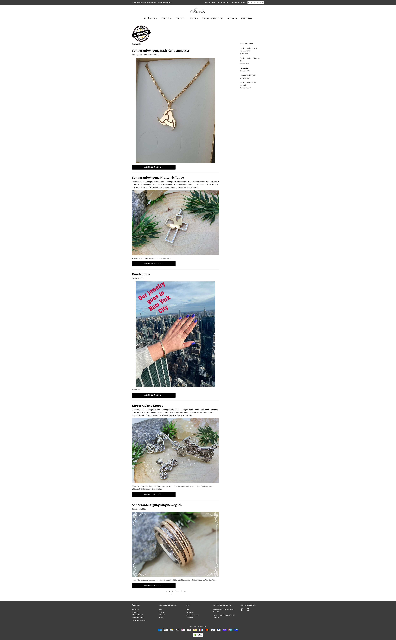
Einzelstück (138, 184)
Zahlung (161, 618)
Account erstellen (223, 2)
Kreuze (136, 187)
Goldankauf (135, 609)
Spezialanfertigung (169, 187)
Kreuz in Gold (213, 184)
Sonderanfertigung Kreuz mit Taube (158, 178)
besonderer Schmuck (151, 55)
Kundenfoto (141, 274)
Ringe (193, 18)
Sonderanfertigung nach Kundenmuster (160, 51)
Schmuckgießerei (137, 615)
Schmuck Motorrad (152, 415)
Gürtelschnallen (213, 18)
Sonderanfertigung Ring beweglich (157, 505)
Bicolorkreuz (214, 182)
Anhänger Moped (187, 410)
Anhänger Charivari (153, 410)
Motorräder (164, 412)
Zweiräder (188, 415)
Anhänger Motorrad (202, 410)
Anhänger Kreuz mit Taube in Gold (178, 182)
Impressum (189, 618)
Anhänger (150, 18)
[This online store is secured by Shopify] (198, 636)
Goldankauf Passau (138, 618)
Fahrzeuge (137, 412)
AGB (187, 609)
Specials (232, 18)
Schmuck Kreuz (154, 187)
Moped (146, 412)
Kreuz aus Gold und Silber (183, 184)
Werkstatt (135, 612)
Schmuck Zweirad (168, 415)
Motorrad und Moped (147, 406)
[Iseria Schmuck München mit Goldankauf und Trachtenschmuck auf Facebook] (242, 610)
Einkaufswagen (240, 2)
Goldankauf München (138, 620)
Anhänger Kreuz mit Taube (155, 182)
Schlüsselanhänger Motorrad (201, 412)
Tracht (180, 18)
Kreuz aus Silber (200, 184)
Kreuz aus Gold (166, 184)
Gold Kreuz (148, 184)
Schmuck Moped (138, 415)
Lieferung (162, 612)
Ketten (165, 18)
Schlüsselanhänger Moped (179, 412)
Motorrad (154, 412)
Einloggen (207, 2)
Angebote (246, 18)
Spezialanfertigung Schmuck (188, 187)
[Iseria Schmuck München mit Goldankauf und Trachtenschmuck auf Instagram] (248, 610)
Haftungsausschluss (192, 615)
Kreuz (157, 184)
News (160, 609)
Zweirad (179, 415)
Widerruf (161, 615)
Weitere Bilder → (153, 167)
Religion (144, 187)
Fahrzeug (214, 410)
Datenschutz (190, 612)
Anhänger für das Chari (170, 410)
